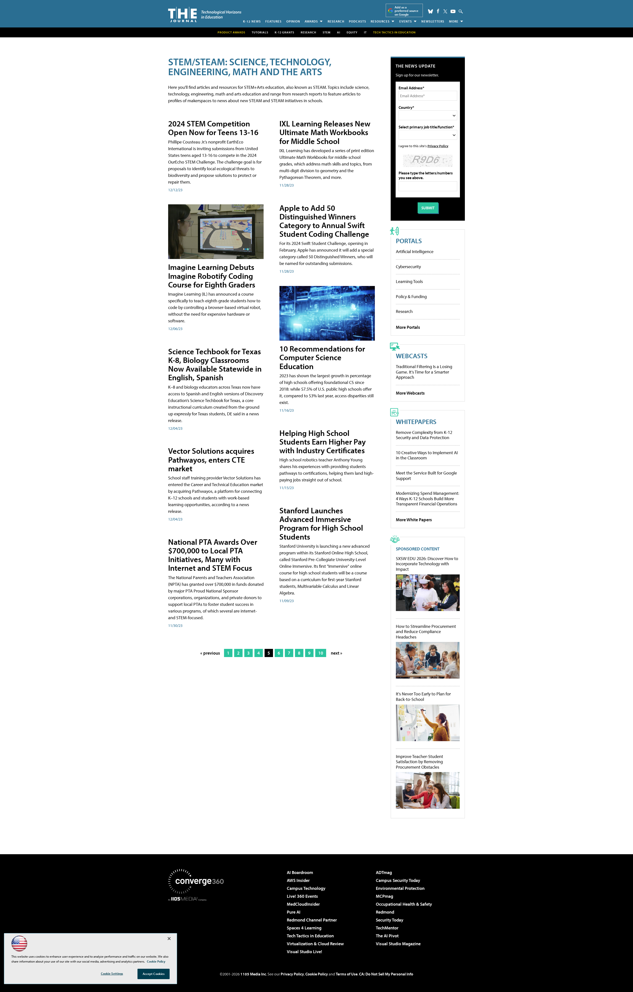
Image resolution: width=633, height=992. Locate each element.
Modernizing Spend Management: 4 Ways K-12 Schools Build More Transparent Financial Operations (427, 498)
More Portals (408, 327)
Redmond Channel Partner (312, 920)
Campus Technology (306, 888)
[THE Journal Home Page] (204, 14)
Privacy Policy (438, 145)
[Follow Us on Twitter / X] (445, 11)
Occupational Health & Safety (404, 904)
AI (338, 32)
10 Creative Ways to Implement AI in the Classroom (427, 455)
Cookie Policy (316, 973)
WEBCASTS (412, 355)
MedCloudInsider (303, 904)
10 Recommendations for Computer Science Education (322, 357)
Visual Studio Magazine (398, 943)
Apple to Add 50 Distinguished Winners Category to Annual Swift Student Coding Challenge (324, 221)
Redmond (385, 912)
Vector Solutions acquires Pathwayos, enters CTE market (211, 459)
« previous (210, 653)
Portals (409, 240)
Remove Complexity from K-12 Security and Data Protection (424, 435)
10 (320, 653)
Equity (352, 32)
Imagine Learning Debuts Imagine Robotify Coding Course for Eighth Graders (211, 275)
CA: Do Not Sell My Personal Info (386, 973)
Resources (380, 21)
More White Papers (414, 519)
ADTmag (384, 872)
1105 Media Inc (253, 973)
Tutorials (260, 32)
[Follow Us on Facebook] (438, 11)
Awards (311, 21)
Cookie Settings (112, 973)
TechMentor (387, 928)
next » (336, 653)
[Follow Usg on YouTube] (453, 11)
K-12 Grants (284, 32)
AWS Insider (298, 880)
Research (336, 21)
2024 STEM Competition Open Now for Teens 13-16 (213, 127)
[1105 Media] (197, 926)
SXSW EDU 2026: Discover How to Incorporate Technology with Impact (427, 564)
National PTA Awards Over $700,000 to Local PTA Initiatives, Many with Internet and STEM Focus (212, 555)
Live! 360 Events (302, 896)
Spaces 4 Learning (304, 928)
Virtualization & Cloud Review (315, 943)
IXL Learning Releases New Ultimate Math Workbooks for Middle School (324, 132)
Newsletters (432, 21)
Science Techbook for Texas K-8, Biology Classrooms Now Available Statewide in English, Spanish (215, 364)
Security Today (389, 920)
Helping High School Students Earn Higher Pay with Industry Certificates (322, 441)
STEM (327, 32)
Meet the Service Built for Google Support (426, 475)
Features (273, 21)
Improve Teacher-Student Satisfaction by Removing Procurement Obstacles (419, 762)
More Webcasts (410, 393)
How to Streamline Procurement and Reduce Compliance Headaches (426, 632)
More (453, 21)
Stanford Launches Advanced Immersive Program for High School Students (321, 523)
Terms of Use (347, 973)
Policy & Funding (411, 296)
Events (405, 21)
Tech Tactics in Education (310, 936)
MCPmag (384, 896)
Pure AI (293, 912)
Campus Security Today (398, 880)
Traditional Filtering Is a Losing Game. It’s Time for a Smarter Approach (424, 372)
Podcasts (357, 21)
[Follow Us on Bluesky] (430, 11)
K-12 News (252, 21)
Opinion (293, 21)
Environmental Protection (400, 888)
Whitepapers (416, 421)
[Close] (169, 938)
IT (365, 32)
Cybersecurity (408, 266)
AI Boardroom (300, 872)
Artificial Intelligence (414, 251)
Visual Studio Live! (304, 951)
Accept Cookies (154, 974)
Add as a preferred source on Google (406, 10)
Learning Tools (409, 281)
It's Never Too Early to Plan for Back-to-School (423, 696)
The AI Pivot (387, 936)
